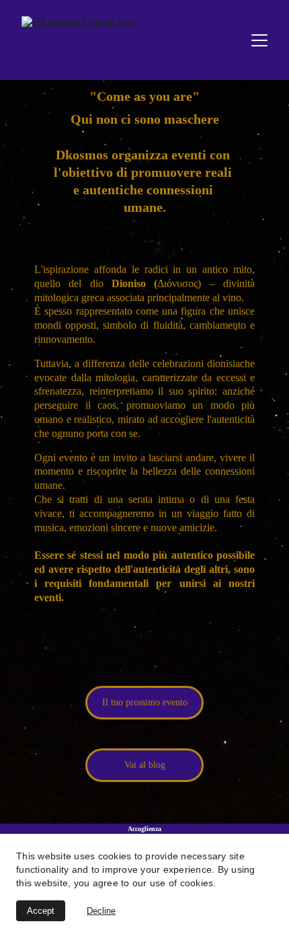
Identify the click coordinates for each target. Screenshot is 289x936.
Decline (101, 911)
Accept (40, 911)
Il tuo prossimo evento (145, 702)
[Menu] (259, 40)
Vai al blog (144, 765)
